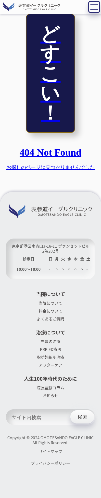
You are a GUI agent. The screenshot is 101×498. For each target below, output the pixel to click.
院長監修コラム (50, 388)
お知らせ (50, 395)
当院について (50, 303)
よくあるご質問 (50, 319)
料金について (50, 311)
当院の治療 (50, 341)
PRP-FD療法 (50, 349)
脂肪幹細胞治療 (50, 357)
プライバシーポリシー (50, 463)
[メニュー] (94, 7)
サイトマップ (50, 451)
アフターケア (50, 365)
